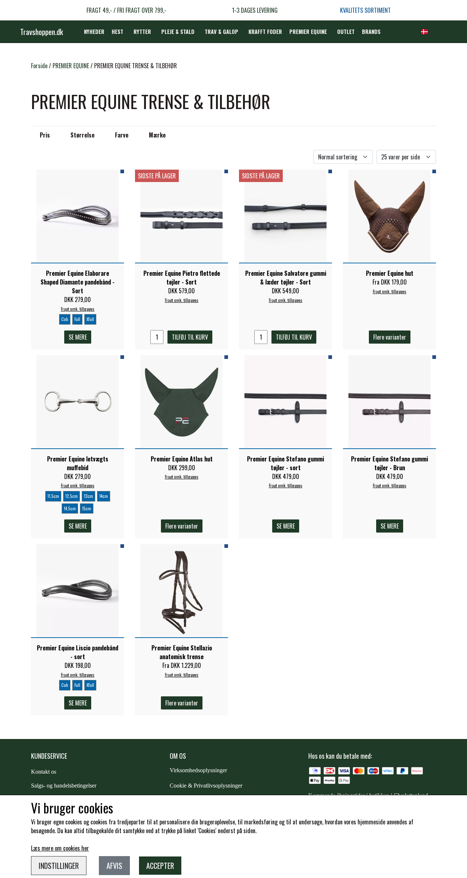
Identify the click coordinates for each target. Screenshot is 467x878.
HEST (117, 31)
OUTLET (346, 31)
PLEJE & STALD (177, 31)
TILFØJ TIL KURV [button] (190, 337)
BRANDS (371, 31)
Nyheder (94, 31)
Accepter (160, 865)
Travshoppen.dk (41, 31)
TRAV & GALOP (221, 31)
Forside (39, 65)
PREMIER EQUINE (308, 31)
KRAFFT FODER (265, 31)
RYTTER (142, 31)
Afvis (114, 865)
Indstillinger (59, 865)
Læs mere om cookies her (60, 848)
